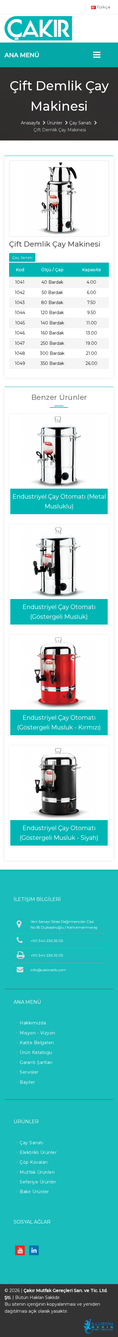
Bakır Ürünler (34, 1191)
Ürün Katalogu (36, 1052)
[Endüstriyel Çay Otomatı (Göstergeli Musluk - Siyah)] (59, 783)
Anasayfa (30, 123)
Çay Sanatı (80, 123)
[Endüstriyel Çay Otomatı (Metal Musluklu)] (59, 451)
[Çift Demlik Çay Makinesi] (59, 198)
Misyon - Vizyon (37, 1033)
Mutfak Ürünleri (37, 1172)
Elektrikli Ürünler (38, 1152)
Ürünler (54, 123)
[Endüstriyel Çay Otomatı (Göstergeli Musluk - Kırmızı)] (59, 672)
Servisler (29, 1072)
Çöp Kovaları (34, 1162)
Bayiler (27, 1082)
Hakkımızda (33, 1023)
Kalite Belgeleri (37, 1042)
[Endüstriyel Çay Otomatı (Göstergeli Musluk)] (59, 561)
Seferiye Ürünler (38, 1182)
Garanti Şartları (36, 1062)
